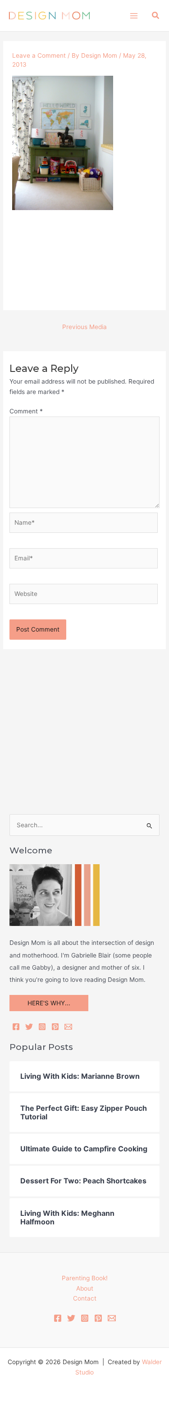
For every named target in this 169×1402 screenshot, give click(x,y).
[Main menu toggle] (133, 15)
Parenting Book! (85, 1278)
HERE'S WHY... (48, 1003)
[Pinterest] (55, 1027)
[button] (156, 15)
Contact (84, 1298)
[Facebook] (16, 1027)
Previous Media (84, 326)
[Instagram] (42, 1027)
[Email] (68, 1027)
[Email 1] (112, 1318)
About (84, 1288)
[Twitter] (29, 1027)
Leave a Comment (39, 55)
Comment (26, 411)
